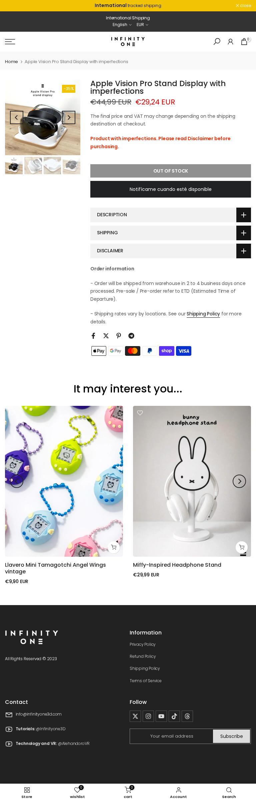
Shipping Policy (203, 313)
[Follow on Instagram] (148, 716)
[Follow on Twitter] (135, 716)
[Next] (68, 117)
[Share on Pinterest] (119, 336)
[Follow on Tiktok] (174, 716)
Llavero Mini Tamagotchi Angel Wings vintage (55, 568)
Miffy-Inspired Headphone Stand (177, 565)
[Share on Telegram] (131, 336)
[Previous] (16, 117)
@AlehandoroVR (74, 744)
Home (11, 61)
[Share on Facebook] (93, 336)
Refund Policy (143, 656)
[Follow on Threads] (187, 716)
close (14, 6)
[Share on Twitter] (106, 336)
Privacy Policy (143, 644)
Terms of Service (146, 681)
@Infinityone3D (50, 729)
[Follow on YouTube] (161, 716)
